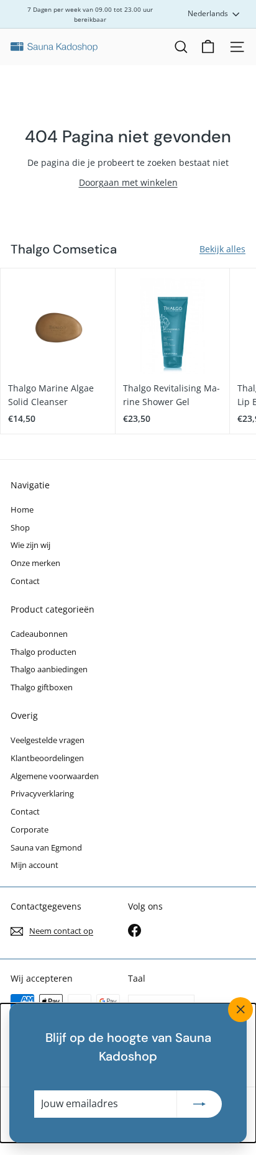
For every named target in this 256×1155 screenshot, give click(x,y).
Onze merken (35, 562)
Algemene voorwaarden (55, 776)
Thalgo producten (43, 651)
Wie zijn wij (30, 544)
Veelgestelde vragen (48, 740)
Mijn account (34, 864)
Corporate (29, 829)
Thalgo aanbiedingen (49, 669)
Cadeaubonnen (39, 633)
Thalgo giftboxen (42, 687)
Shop (20, 527)
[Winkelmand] (207, 47)
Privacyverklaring (42, 793)
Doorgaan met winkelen (128, 182)
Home (22, 509)
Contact (25, 581)
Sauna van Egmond (46, 847)
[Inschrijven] (199, 1104)
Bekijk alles (222, 249)
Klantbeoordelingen (47, 758)
